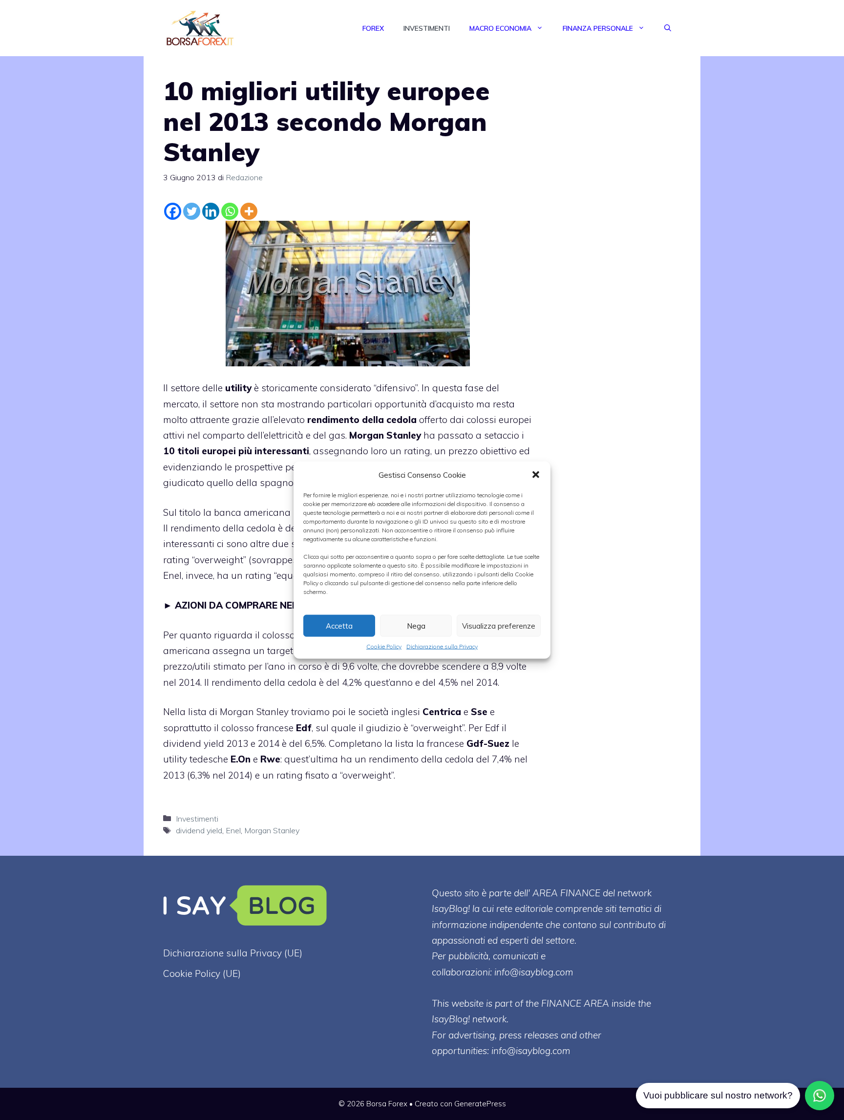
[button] (536, 475)
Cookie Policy (383, 646)
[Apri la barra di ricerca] (667, 28)
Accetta (339, 625)
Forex (373, 28)
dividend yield (199, 830)
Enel (233, 830)
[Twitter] (191, 211)
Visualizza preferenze (498, 625)
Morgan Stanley (271, 830)
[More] (248, 211)
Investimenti (426, 28)
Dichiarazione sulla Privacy (442, 646)
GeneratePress (480, 1103)
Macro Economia (500, 28)
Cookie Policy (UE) (202, 973)
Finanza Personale (598, 28)
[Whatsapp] (229, 211)
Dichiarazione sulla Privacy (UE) (232, 953)
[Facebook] (172, 211)
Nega (416, 625)
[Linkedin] (210, 211)
